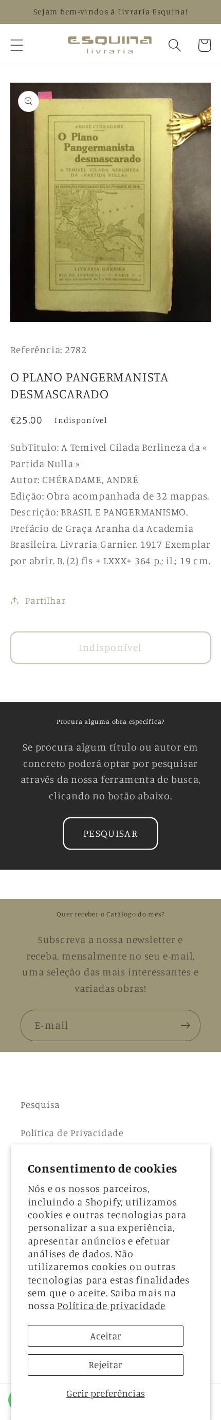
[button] (16, 45)
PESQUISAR (110, 833)
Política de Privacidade (72, 1132)
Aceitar (105, 1336)
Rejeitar (105, 1364)
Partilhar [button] (45, 600)
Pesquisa (40, 1104)
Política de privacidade (111, 1305)
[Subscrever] (185, 1025)
